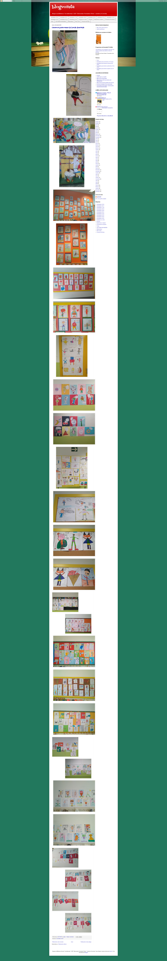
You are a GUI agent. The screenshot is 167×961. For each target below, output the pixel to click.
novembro (98, 137)
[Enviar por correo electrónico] (76, 937)
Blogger (86, 952)
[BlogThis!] (77, 937)
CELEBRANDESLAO (101, 97)
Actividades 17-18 (73, 17)
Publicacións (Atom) (62, 944)
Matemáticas (70, 21)
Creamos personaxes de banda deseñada (68, 28)
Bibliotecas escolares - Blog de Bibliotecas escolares (104, 93)
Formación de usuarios (110, 19)
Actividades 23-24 (64, 19)
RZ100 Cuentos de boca (102, 106)
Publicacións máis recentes (57, 941)
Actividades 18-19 (82, 17)
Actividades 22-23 (54, 19)
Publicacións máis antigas (86, 941)
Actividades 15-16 (54, 17)
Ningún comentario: (70, 936)
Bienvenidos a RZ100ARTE (107, 107)
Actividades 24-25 (73, 19)
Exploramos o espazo (98, 19)
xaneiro (97, 149)
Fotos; (52, 21)
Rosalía (98, 75)
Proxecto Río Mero (86, 21)
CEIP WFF (99, 196)
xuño (97, 131)
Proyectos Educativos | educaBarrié (105, 115)
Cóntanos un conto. (83, 19)
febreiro (97, 134)
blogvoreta (63, 7)
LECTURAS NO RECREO (60, 21)
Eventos (90, 19)
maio (97, 124)
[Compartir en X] (78, 937)
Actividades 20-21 (101, 17)
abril (96, 126)
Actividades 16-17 (64, 17)
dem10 (111, 951)
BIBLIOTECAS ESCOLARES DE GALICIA (105, 82)
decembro (98, 135)
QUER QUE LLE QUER (101, 76)
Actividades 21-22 (110, 17)
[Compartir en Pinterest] (81, 937)
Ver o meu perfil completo (101, 198)
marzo (97, 127)
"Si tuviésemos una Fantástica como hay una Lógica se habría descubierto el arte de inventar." (105, 51)
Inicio (72, 941)
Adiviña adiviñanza (100, 29)
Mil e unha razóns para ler (102, 27)
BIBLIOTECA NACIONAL (102, 78)
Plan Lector (77, 21)
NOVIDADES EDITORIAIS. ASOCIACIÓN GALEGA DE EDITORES (105, 86)
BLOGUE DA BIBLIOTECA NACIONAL (104, 84)
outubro (97, 121)
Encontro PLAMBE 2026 (101, 94)
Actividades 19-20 (92, 17)
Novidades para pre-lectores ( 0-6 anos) (105, 61)
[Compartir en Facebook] (80, 937)
